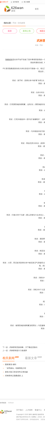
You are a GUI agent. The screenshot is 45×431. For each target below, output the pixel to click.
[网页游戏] (6, 412)
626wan (11, 403)
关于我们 (19, 410)
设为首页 (16, 2)
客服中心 (38, 410)
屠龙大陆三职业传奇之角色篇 (16, 372)
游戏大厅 (5, 2)
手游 (14, 23)
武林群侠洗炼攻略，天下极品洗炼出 (24, 347)
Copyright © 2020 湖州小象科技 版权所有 (30, 414)
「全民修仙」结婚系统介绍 (15, 368)
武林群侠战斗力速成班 (18, 350)
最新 (10, 31)
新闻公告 (27, 31)
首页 (37, 9)
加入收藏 (27, 2)
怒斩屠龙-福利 (10, 364)
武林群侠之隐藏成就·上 (14, 376)
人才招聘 (29, 410)
